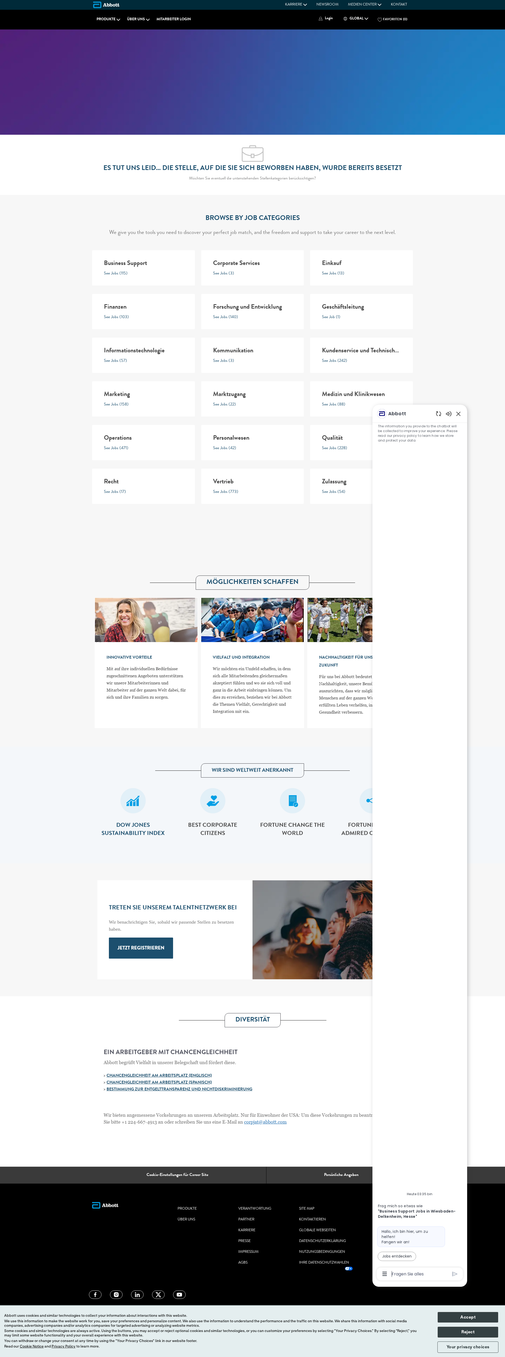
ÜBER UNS (186, 1219)
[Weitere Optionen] (384, 1274)
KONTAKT (399, 5)
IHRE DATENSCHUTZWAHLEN (324, 1263)
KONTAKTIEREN (312, 1219)
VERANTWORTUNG (254, 1209)
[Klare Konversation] (438, 413)
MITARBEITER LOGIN (173, 19)
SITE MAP (306, 1209)
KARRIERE (246, 1230)
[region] (419, 843)
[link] (141, 948)
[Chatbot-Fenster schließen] (458, 413)
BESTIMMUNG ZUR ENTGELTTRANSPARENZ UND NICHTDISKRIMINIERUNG (179, 1090)
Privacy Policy (63, 1346)
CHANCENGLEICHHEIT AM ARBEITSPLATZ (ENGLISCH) (159, 1076)
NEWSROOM (327, 5)
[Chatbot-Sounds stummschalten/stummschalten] (449, 413)
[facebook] (95, 1294)
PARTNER (246, 1219)
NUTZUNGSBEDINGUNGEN (322, 1252)
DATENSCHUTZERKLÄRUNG (322, 1241)
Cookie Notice (32, 1346)
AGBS (243, 1263)
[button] (325, 18)
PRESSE (244, 1241)
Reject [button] (467, 1332)
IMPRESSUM (248, 1252)
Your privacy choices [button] (468, 1347)
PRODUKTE (187, 1209)
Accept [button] (468, 1317)
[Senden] (455, 1274)
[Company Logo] (106, 5)
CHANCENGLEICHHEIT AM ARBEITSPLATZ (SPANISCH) (159, 1083)
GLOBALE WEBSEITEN (317, 1230)
